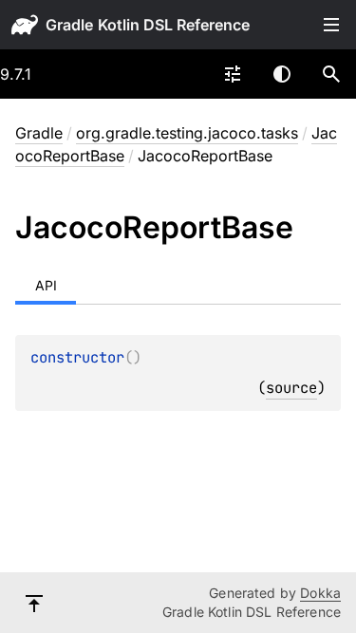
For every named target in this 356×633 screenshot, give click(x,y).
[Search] (331, 74)
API (46, 285)
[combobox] (232, 74)
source (291, 388)
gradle (69, 24)
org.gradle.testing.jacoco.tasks (187, 132)
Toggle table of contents (331, 24)
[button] (331, 74)
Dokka (320, 593)
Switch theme (282, 74)
